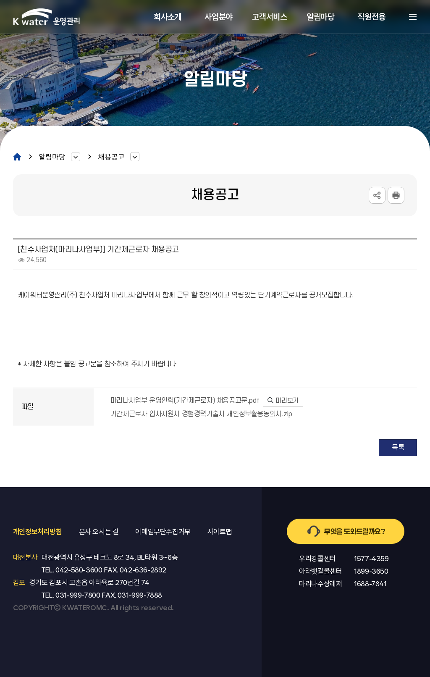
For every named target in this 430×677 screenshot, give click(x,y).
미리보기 (286, 400)
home (17, 156)
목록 (398, 447)
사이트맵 (413, 17)
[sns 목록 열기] (377, 195)
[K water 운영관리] (46, 17)
